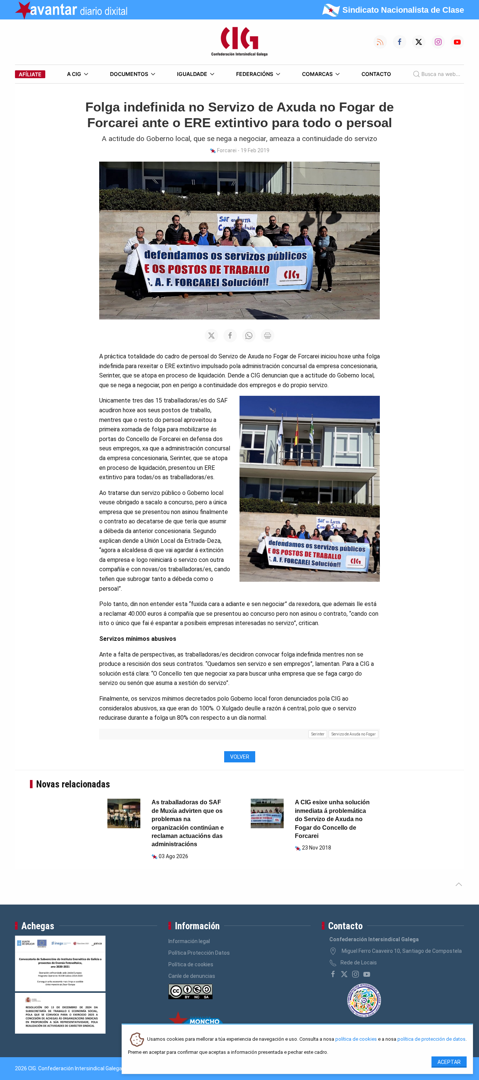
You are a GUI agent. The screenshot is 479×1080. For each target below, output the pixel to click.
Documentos (129, 74)
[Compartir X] (211, 335)
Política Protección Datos (199, 953)
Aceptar (449, 1062)
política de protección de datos (431, 1039)
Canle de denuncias (191, 976)
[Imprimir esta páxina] (267, 335)
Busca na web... (440, 74)
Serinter (317, 734)
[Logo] (239, 42)
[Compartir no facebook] (230, 335)
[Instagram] (355, 974)
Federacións (254, 74)
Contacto (376, 74)
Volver (239, 757)
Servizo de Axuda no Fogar (354, 734)
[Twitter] (344, 974)
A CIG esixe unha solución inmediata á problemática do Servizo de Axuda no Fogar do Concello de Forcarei (332, 819)
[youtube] (366, 974)
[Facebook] (333, 974)
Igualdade (192, 74)
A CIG (74, 74)
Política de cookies (190, 964)
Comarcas (317, 74)
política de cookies (356, 1039)
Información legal (189, 941)
